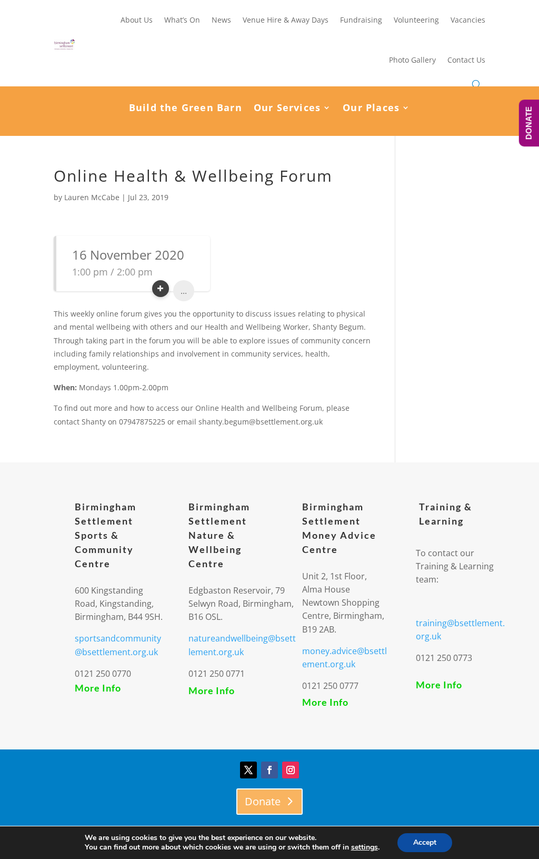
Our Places (371, 109)
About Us (137, 20)
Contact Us (466, 60)
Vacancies (468, 20)
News (221, 20)
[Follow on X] (248, 770)
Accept (424, 842)
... (184, 291)
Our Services (287, 109)
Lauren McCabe (91, 197)
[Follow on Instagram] (290, 770)
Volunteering (416, 20)
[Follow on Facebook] (269, 770)
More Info (98, 688)
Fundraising (361, 20)
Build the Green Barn (185, 109)
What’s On (182, 20)
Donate (263, 801)
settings (364, 847)
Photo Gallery (412, 60)
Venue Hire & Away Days (285, 20)
